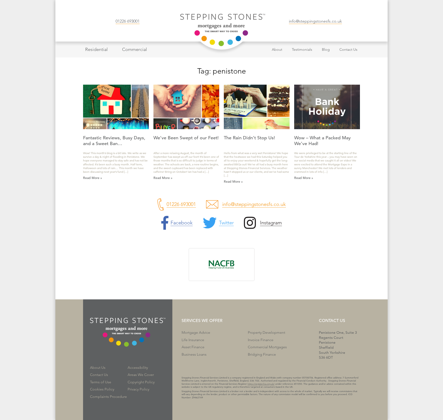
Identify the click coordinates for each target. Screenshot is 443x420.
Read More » (92, 178)
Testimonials (302, 49)
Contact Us (348, 49)
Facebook (182, 223)
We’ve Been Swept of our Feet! (186, 138)
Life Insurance (193, 340)
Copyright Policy (141, 382)
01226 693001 (128, 21)
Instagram (271, 223)
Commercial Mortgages (267, 347)
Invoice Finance (260, 340)
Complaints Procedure (108, 396)
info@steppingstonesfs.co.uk (315, 21)
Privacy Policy (138, 389)
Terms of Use (100, 382)
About (277, 49)
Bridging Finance (262, 354)
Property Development (266, 332)
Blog (326, 49)
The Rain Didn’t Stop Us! (249, 138)
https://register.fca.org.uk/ (261, 383)
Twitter (226, 223)
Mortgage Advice (196, 332)
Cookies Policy (102, 389)
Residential (96, 49)
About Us (97, 367)
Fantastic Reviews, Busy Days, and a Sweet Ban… (114, 140)
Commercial (134, 49)
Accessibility (138, 367)
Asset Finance (193, 347)
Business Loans (194, 354)
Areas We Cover (141, 374)
